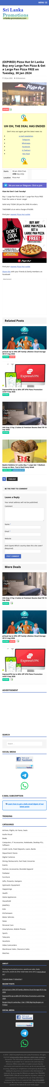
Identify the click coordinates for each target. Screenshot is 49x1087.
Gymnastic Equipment (11, 885)
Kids (4, 909)
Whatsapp (26, 143)
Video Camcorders (9, 945)
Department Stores (9, 853)
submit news (34, 1057)
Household (6, 901)
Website (8, 538)
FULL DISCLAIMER (38, 1080)
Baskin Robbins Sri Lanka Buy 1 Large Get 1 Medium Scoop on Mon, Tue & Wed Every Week (23, 466)
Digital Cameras (8, 857)
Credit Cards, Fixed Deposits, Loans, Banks (19, 849)
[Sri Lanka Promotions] (24, 13)
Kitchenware (7, 913)
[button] (42, 3)
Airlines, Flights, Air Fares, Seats (14, 830)
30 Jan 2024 (8, 78)
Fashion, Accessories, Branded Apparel (17, 869)
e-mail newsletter (26, 136)
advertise (27, 1057)
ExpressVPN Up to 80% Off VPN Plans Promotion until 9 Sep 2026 (22, 390)
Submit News (8, 979)
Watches (5, 953)
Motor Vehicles (8, 917)
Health (5, 893)
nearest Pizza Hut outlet (20, 214)
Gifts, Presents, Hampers (12, 881)
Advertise (18, 979)
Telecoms (6, 937)
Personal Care (7, 925)
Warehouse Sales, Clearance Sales (15, 949)
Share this (6, 271)
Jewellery (6, 905)
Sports (4, 933)
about (21, 1057)
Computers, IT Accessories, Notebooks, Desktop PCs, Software (22, 843)
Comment (8, 506)
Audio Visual (7, 834)
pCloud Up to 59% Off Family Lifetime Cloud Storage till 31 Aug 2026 (24, 353)
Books (4, 838)
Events (5, 865)
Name (7, 524)
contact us (42, 1057)
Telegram (26, 139)
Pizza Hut (12, 479)
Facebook (26, 147)
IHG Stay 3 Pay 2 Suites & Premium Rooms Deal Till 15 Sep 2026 (24, 428)
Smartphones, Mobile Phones (14, 929)
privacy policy (14, 1057)
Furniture (6, 877)
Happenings (7, 889)
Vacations (6, 941)
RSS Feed (26, 154)
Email (7, 531)
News (4, 921)
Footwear (6, 873)
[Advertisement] (24, 40)
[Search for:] (24, 744)
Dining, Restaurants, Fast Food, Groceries (18, 861)
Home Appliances (9, 897)
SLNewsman (20, 78)
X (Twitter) (26, 150)
